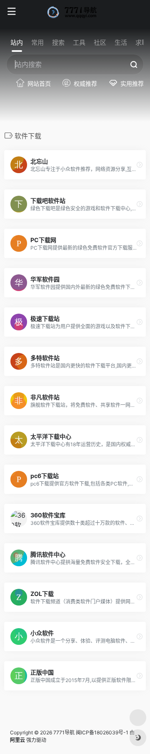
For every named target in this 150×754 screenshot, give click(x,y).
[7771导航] (75, 11)
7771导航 (64, 732)
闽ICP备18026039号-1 (102, 732)
